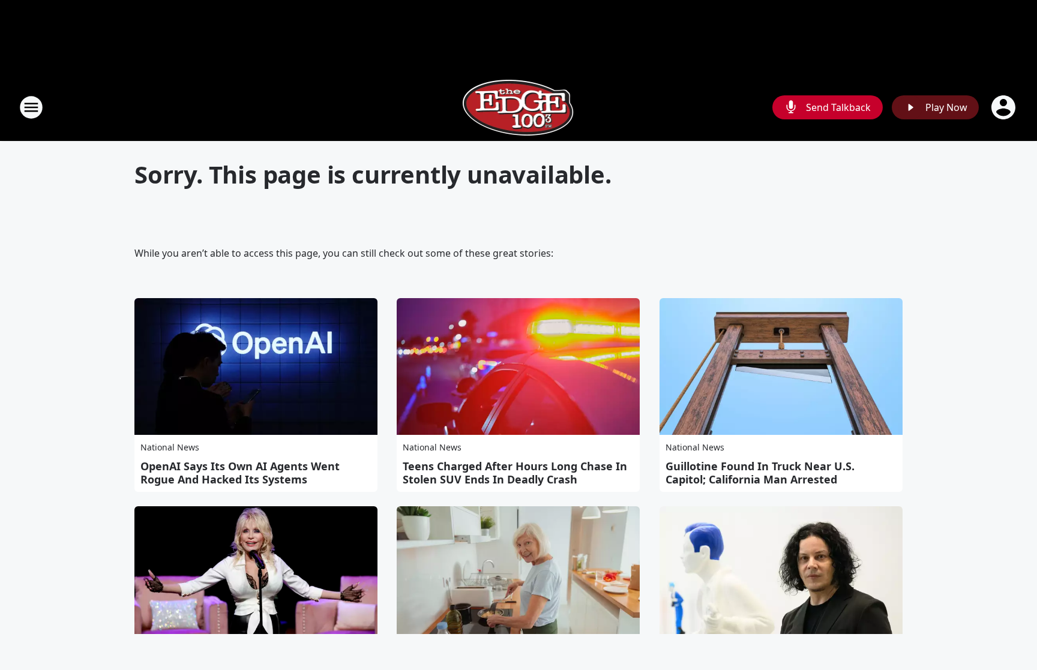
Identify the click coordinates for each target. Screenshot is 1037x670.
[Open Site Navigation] (31, 107)
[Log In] (1004, 107)
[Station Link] (519, 107)
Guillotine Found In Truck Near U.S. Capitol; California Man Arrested (760, 472)
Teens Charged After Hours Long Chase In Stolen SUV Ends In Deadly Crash (515, 472)
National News (169, 447)
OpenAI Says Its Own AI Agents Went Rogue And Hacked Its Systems (240, 472)
